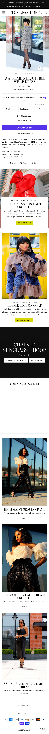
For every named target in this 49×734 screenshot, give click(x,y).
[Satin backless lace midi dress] (24, 646)
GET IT (24, 518)
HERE (33, 142)
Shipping (17, 89)
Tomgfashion (24, 12)
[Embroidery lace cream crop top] (24, 558)
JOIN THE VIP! (24, 713)
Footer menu (24, 706)
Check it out (24, 320)
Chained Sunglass (16, 360)
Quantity (39, 105)
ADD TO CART (24, 223)
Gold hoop (36, 360)
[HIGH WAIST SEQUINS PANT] (24, 472)
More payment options (25, 133)
